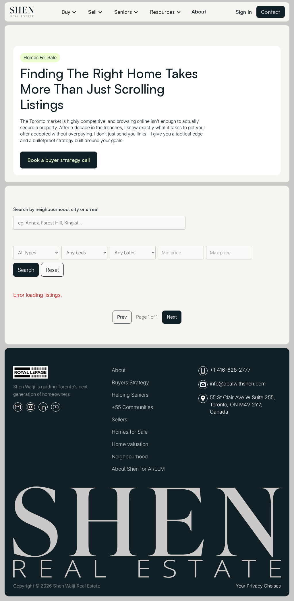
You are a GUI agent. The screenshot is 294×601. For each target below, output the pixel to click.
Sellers (119, 419)
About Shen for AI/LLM (138, 469)
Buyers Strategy (130, 382)
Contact (270, 12)
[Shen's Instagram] (30, 407)
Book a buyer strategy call (58, 160)
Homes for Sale (130, 432)
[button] (69, 12)
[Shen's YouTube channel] (55, 407)
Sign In (244, 12)
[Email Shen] (17, 407)
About (199, 11)
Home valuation (130, 444)
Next (172, 317)
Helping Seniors (130, 395)
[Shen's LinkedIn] (43, 407)
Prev (122, 317)
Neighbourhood (130, 456)
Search (26, 270)
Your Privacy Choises (258, 586)
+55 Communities (132, 407)
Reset (52, 270)
